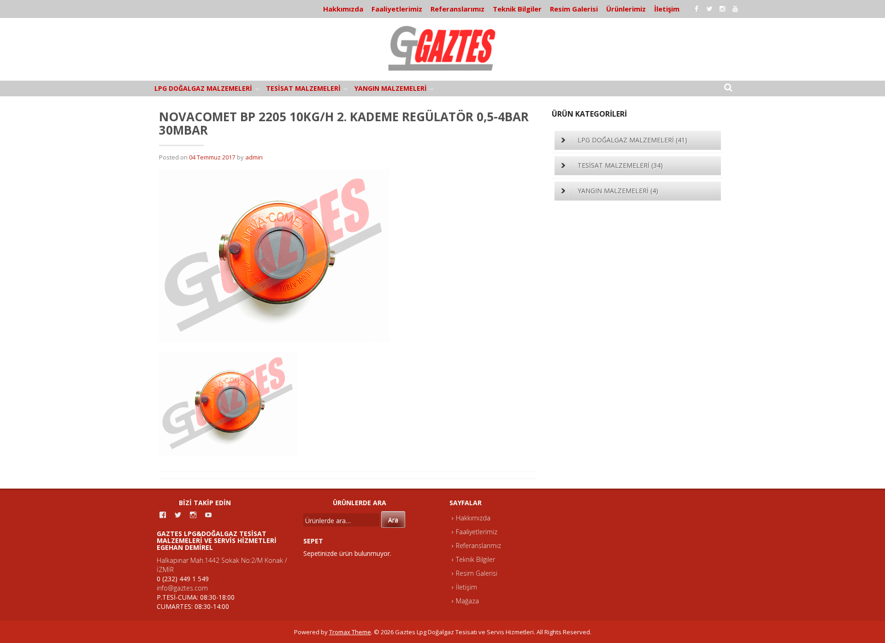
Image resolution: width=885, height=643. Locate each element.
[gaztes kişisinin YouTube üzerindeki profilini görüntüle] (208, 515)
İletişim (666, 8)
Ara (393, 519)
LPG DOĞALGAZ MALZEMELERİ (203, 88)
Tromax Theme (350, 632)
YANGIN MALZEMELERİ (390, 88)
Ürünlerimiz (626, 8)
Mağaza (467, 600)
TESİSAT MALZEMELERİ (303, 88)
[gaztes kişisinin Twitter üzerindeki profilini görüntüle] (178, 515)
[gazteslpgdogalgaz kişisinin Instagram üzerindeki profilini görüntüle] (193, 515)
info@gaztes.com (182, 588)
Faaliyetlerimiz (397, 8)
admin (254, 157)
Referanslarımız (457, 8)
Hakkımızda (343, 8)
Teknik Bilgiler (517, 8)
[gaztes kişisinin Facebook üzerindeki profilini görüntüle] (162, 515)
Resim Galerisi (574, 8)
